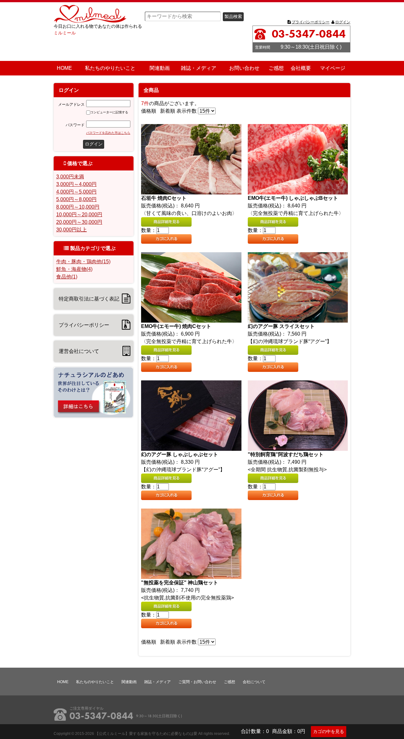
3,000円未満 (70, 176)
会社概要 (301, 68)
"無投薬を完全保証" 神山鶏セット (179, 582)
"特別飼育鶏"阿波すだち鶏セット (286, 454)
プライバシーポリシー (311, 22)
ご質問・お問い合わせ (197, 682)
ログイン (342, 22)
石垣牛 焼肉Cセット (164, 198)
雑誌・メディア (198, 68)
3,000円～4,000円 (76, 184)
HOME (64, 68)
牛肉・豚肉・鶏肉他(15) (83, 261)
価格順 (148, 111)
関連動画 (160, 68)
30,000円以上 (71, 229)
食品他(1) (66, 276)
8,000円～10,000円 (77, 207)
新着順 (167, 111)
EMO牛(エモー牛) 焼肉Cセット (176, 326)
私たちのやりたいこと (110, 68)
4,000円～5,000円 (76, 191)
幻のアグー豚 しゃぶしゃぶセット (179, 454)
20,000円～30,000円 (79, 222)
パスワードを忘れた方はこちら (108, 132)
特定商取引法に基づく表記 (89, 298)
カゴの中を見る (328, 731)
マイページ (332, 68)
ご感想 (276, 68)
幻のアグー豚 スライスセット (281, 326)
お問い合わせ (244, 68)
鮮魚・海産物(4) (74, 269)
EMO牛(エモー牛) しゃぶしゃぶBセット (293, 198)
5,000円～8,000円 (76, 199)
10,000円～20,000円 (79, 214)
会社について (254, 682)
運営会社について (79, 351)
